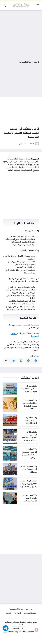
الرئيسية (36, 62)
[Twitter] (13, 360)
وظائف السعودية (25, 62)
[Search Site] (4, 5)
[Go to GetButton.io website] (5, 632)
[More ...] (6, 360)
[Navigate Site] (37, 5)
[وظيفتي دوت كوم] (21, 5)
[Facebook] (35, 360)
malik (32, 144)
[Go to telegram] (6, 628)
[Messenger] (28, 360)
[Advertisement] (21, 34)
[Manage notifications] (36, 630)
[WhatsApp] (21, 360)
